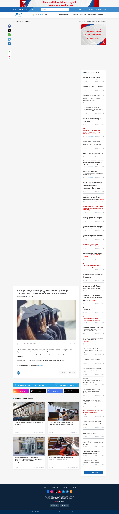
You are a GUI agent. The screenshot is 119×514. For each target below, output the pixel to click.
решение (72, 372)
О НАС (45, 487)
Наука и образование (98, 21)
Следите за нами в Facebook (55, 390)
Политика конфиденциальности (80, 511)
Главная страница (84, 21)
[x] (55, 492)
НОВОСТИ (83, 15)
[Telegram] (22, 9)
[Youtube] (20, 9)
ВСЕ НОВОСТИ (64, 15)
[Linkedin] (24, 9)
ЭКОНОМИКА (92, 15)
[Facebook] (13, 9)
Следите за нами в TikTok (39, 390)
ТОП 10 (74, 487)
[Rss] (26, 9)
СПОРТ (100, 15)
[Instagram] (15, 9)
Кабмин (63, 372)
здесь (40, 365)
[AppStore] (64, 505)
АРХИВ (65, 487)
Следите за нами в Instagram (22, 390)
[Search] (67, 9)
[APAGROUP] (59, 501)
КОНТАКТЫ (54, 487)
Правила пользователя (65, 511)
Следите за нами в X (72, 390)
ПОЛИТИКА (74, 15)
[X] (17, 9)
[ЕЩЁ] (104, 14)
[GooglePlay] (54, 505)
